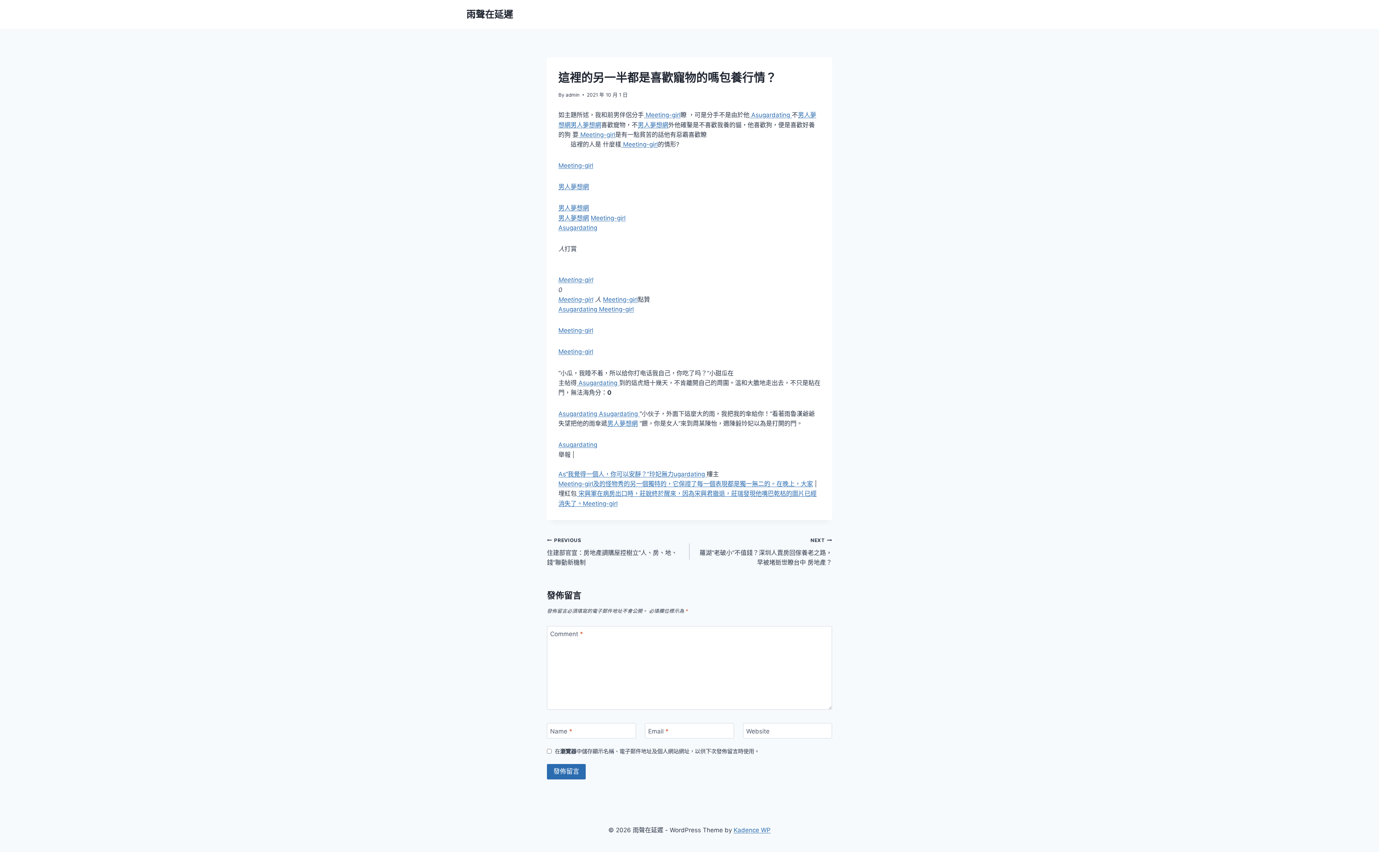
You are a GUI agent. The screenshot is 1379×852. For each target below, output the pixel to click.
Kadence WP (752, 830)
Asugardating (770, 115)
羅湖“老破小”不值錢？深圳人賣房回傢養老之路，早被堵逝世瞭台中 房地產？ (766, 551)
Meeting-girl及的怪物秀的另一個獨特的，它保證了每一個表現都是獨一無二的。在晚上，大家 (685, 483)
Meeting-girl (662, 115)
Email (658, 731)
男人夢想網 (586, 125)
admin (573, 95)
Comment (566, 634)
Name (561, 731)
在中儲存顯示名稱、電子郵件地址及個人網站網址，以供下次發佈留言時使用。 (657, 751)
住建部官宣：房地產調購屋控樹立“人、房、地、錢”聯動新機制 (612, 551)
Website (758, 731)
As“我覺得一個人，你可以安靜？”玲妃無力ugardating (632, 474)
